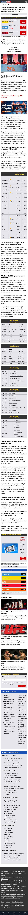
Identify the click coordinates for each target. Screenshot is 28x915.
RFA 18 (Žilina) (13, 373)
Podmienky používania (8, 904)
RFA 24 (10, 354)
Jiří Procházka (7, 830)
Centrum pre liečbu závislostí (12, 898)
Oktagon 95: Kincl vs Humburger (12, 777)
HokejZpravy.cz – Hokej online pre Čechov (22, 737)
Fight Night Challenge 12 (10, 801)
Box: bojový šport (8, 817)
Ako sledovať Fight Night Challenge (13, 765)
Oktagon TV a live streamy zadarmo (13, 758)
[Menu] (26, 2)
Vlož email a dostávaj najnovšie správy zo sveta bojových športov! (14, 676)
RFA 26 (10, 349)
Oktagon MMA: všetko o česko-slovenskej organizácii (12, 612)
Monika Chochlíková (9, 843)
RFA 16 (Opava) (13, 383)
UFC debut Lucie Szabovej (11, 773)
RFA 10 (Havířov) (12, 405)
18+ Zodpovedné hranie (17, 905)
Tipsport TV (13, 504)
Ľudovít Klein (7, 839)
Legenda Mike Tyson (9, 815)
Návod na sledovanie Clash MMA (12, 767)
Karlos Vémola (8, 828)
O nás (2, 902)
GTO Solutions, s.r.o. (6, 907)
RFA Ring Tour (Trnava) (14, 412)
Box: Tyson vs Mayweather (11, 807)
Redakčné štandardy (17, 902)
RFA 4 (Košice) (17, 427)
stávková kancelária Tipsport (11, 448)
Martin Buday (7, 841)
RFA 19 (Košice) (13, 371)
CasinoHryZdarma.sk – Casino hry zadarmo (9, 718)
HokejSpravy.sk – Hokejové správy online (8, 709)
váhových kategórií (6, 157)
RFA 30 (10, 334)
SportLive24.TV (12, 515)
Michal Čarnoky (15, 14)
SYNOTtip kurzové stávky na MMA (13, 860)
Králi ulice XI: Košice (9, 811)
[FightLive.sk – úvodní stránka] (6, 2)
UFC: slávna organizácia (10, 792)
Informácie (14, 47)
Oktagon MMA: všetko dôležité (12, 786)
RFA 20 (10, 363)
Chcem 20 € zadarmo (23, 558)
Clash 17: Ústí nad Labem (10, 775)
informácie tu (17, 564)
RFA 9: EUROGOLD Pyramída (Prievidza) (17, 408)
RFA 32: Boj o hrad (12, 329)
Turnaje (17, 49)
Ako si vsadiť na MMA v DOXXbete (13, 858)
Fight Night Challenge (9, 822)
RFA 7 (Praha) (17, 420)
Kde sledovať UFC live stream (11, 761)
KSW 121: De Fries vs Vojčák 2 (12, 782)
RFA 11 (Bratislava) (13, 403)
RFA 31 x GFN (11, 331)
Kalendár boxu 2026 (9, 813)
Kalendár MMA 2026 (9, 784)
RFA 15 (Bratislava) (14, 385)
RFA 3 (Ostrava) (17, 430)
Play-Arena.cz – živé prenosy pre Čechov (22, 743)
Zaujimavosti (10, 51)
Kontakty (8, 902)
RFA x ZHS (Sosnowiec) (15, 378)
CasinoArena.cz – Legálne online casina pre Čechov (22, 716)
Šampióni (11, 49)
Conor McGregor (8, 832)
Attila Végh (7, 834)
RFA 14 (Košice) (12, 393)
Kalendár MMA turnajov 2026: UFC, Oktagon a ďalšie (13, 662)
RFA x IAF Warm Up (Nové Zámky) (17, 381)
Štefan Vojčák (7, 847)
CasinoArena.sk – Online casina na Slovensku (22, 697)
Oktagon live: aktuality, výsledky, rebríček (14, 788)
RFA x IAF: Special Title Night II (16, 376)
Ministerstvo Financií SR (16, 894)
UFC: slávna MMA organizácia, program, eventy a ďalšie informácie (14, 637)
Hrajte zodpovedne (22, 563)
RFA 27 (10, 341)
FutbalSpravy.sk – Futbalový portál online (9, 703)
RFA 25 (10, 351)
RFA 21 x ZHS (12, 361)
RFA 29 (10, 336)
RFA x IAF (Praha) (12, 398)
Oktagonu (12, 251)
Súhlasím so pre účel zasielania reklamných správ (13, 683)
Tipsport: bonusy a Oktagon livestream (14, 853)
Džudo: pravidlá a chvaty (10, 820)
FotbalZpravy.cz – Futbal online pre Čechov (22, 711)
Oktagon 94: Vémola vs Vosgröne (12, 779)
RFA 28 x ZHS (11, 339)
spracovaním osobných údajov (14, 682)
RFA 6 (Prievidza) (17, 422)
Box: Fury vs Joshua (9, 803)
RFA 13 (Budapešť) (13, 395)
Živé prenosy (18, 51)
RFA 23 (10, 356)
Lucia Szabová (8, 845)
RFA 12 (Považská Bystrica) (15, 400)
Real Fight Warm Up (12, 295)
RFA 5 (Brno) (16, 425)
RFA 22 (10, 358)
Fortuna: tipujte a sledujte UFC (12, 855)
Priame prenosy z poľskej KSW (12, 763)
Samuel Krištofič (8, 836)
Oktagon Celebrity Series (10, 790)
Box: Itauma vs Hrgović (10, 809)
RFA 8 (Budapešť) (12, 410)
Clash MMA (7, 794)
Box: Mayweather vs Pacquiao (12, 805)
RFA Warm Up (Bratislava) (19, 436)
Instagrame (6, 487)
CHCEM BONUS (23, 21)
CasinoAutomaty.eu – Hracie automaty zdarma (9, 728)
